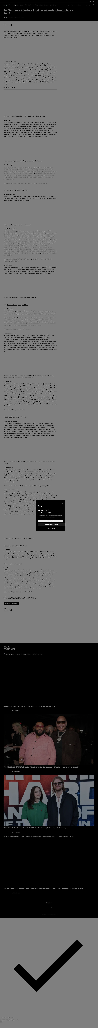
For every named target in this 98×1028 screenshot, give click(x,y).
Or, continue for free (50, 528)
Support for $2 (50, 521)
